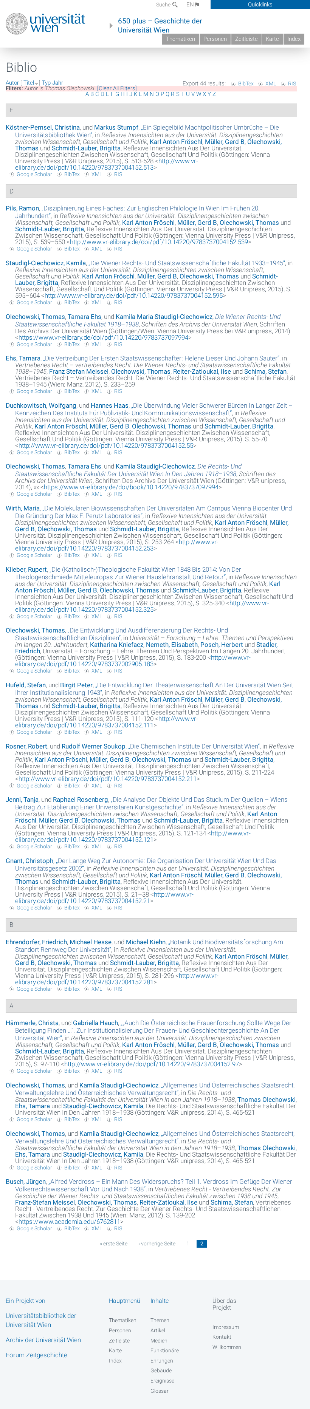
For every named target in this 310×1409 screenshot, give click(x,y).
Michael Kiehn (146, 942)
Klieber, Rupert (26, 569)
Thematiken (180, 39)
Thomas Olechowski (266, 1099)
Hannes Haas (110, 405)
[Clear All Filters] (117, 88)
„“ (186, 263)
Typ (46, 82)
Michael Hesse (91, 942)
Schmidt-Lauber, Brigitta (86, 148)
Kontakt (221, 1337)
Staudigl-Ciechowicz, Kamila (46, 263)
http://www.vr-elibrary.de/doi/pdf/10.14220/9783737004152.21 (104, 898)
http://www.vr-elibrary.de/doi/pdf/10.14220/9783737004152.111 (106, 722)
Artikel (157, 1330)
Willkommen (226, 1347)
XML (270, 83)
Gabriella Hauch (95, 1023)
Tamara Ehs (84, 316)
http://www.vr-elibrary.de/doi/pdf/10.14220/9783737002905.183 (133, 661)
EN (190, 4)
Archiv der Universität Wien (43, 1340)
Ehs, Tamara (23, 358)
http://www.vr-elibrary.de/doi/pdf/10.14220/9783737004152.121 (133, 836)
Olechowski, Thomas (249, 222)
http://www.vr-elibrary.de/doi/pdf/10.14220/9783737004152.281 (117, 979)
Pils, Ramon (22, 208)
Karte (272, 39)
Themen (159, 1320)
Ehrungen (161, 1361)
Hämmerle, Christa (32, 1023)
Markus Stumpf (116, 127)
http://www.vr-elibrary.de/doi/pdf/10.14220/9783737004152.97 (151, 1064)
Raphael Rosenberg (80, 799)
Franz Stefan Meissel (78, 371)
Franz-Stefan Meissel (45, 1202)
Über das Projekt (224, 1304)
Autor (12, 82)
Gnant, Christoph (29, 861)
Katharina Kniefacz (116, 644)
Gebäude (161, 1370)
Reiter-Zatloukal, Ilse (202, 371)
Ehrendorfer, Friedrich (36, 942)
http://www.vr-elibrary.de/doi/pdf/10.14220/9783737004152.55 (106, 445)
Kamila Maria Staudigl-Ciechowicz (164, 316)
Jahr (57, 82)
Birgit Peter (76, 685)
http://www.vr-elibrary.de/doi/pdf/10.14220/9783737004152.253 (117, 545)
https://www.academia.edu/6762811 (69, 1221)
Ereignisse (162, 1381)
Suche (164, 5)
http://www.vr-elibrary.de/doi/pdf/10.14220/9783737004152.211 (108, 779)
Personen (215, 39)
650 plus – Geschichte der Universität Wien (160, 25)
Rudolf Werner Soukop (94, 746)
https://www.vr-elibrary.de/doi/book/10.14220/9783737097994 (131, 487)
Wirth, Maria (23, 508)
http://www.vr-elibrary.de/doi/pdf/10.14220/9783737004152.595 (134, 295)
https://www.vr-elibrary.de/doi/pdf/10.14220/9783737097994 (103, 337)
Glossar (159, 1391)
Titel (28, 82)
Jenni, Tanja (22, 799)
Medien (158, 1341)
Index (294, 39)
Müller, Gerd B (225, 141)
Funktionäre (164, 1350)
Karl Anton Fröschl (176, 141)
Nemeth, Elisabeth (172, 644)
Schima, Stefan (265, 371)
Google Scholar (34, 174)
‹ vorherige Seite (156, 1243)
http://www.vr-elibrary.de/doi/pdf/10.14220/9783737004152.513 (106, 164)
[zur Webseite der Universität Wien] (45, 24)
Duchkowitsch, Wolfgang (41, 405)
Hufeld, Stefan (26, 685)
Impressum (225, 1327)
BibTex (246, 83)
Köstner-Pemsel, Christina (43, 127)
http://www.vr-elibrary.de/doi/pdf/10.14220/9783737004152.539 (159, 242)
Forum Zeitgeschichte (36, 1355)
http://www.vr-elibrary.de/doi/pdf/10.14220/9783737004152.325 (142, 606)
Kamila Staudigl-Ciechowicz (155, 466)
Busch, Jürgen (26, 1181)
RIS (292, 83)
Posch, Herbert (221, 644)
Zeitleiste (246, 39)
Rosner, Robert (26, 746)
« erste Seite (113, 1243)
